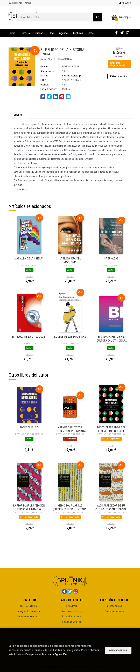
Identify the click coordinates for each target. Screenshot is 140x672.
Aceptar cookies (118, 650)
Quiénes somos (15, 3)
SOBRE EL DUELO (29, 427)
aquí (31, 654)
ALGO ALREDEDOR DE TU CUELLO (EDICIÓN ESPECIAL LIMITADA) (111, 507)
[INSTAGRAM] (127, 32)
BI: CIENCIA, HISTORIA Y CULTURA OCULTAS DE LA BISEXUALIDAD (111, 338)
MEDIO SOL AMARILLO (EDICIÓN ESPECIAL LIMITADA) (70, 507)
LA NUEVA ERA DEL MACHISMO (70, 260)
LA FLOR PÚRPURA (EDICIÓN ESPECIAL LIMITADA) (29, 507)
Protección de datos (71, 616)
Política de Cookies (71, 621)
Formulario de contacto (28, 616)
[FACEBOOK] (116, 32)
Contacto (28, 3)
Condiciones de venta (71, 611)
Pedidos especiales (114, 611)
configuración (58, 654)
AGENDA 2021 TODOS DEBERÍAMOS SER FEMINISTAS (70, 429)
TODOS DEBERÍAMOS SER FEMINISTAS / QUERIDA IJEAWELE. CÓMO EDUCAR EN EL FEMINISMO (111, 429)
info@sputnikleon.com (29, 611)
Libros (24, 33)
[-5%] (29, 234)
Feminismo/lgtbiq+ (71, 75)
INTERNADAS (111, 258)
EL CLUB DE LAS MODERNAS (70, 336)
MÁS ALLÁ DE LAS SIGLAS (29, 258)
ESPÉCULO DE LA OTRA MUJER (29, 336)
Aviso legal (71, 606)
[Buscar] (97, 17)
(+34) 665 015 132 (28, 606)
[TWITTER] (122, 32)
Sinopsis (18, 114)
